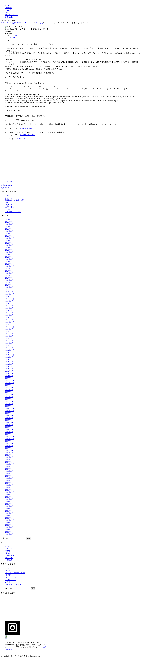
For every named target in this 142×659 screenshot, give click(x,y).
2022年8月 (9, 331)
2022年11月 (9, 324)
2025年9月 (9, 245)
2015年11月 (9, 520)
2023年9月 (9, 301)
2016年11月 (9, 492)
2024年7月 (9, 278)
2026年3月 (9, 231)
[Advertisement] (73, 159)
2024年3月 (9, 287)
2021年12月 (9, 350)
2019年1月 (9, 432)
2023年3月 (9, 315)
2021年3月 (9, 371)
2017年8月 (9, 471)
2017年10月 (9, 467)
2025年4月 (9, 257)
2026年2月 (9, 234)
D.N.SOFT (9, 17)
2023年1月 (9, 320)
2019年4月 (9, 425)
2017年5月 (9, 478)
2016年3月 (9, 511)
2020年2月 (9, 401)
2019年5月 (9, 422)
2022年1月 (9, 348)
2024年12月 (9, 266)
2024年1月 (9, 292)
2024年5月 (9, 283)
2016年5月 (9, 506)
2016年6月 (9, 504)
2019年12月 (9, 406)
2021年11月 (9, 352)
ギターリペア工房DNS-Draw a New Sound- (17, 23)
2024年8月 (9, 276)
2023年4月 (9, 313)
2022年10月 (9, 327)
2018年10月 (9, 439)
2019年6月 (9, 420)
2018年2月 (9, 457)
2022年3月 (9, 343)
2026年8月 (9, 220)
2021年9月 (9, 357)
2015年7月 (9, 530)
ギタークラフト (11, 205)
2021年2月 (9, 373)
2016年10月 (9, 495)
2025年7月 (9, 250)
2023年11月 (9, 296)
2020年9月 (9, 385)
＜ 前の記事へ (6, 185)
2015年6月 (9, 532)
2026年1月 (9, 236)
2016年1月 (9, 516)
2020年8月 (9, 387)
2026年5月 (9, 227)
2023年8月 (9, 303)
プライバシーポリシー (14, 652)
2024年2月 (9, 289)
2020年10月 (9, 383)
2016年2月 (9, 513)
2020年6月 (9, 392)
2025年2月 (9, 262)
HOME (8, 6)
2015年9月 (9, 525)
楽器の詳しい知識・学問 (15, 200)
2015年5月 (9, 534)
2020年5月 (9, 394)
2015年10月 (9, 523)
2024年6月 (9, 280)
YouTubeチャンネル (27, 135)
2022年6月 (9, 336)
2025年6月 (9, 252)
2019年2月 (9, 429)
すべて (12, 38)
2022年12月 (9, 322)
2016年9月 (9, 497)
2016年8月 (9, 499)
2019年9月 (9, 413)
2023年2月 (9, 317)
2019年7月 (9, 418)
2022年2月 (9, 345)
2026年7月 (9, 222)
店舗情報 (8, 8)
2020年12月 (9, 378)
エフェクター (10, 207)
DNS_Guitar (21, 139)
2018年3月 (9, 455)
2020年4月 (9, 397)
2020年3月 (9, 399)
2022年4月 (9, 341)
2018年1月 (9, 460)
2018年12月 (9, 434)
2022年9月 (9, 329)
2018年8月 (9, 443)
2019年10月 (9, 411)
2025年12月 (9, 238)
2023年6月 (9, 308)
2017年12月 (9, 462)
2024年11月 (9, 269)
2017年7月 (9, 474)
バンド (8, 209)
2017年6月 (9, 476)
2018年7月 (9, 446)
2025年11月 (9, 241)
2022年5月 (9, 338)
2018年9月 (9, 441)
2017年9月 (9, 469)
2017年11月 (9, 464)
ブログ (8, 10)
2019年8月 (9, 415)
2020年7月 (9, 390)
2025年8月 (9, 248)
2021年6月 (9, 364)
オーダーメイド (11, 15)
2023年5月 (9, 310)
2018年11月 (9, 436)
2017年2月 (9, 485)
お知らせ (39, 23)
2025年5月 (9, 255)
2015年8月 (9, 527)
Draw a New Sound (8, 2)
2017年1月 (9, 488)
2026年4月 (9, 229)
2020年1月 (9, 404)
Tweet (9, 181)
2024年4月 (9, 285)
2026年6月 (9, 224)
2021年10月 (9, 355)
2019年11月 (9, 408)
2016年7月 (9, 502)
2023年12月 (9, 294)
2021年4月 (9, 369)
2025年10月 (9, 243)
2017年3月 (9, 483)
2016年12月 (9, 490)
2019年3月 (9, 427)
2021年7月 (9, 362)
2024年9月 (9, 273)
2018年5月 (9, 450)
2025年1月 (9, 264)
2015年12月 (9, 518)
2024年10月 (9, 271)
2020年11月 (9, 380)
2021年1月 (9, 376)
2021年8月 (9, 359)
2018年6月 (9, 448)
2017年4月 (9, 481)
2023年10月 (9, 299)
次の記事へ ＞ (6, 188)
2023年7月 (9, 306)
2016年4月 (9, 509)
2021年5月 (9, 366)
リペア (8, 12)
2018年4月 (9, 453)
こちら (44, 647)
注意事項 (8, 649)
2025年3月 (9, 259)
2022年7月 (9, 334)
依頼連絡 (8, 560)
